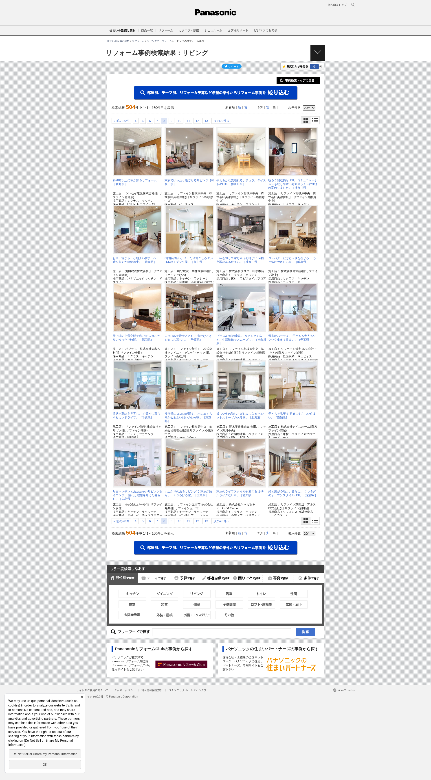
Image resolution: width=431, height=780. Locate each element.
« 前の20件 (121, 121)
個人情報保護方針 (152, 690)
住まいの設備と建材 (122, 30)
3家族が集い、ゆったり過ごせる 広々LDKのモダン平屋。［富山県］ (189, 259)
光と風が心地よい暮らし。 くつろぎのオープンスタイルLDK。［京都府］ (293, 493)
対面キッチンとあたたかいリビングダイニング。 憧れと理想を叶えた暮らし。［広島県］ (137, 495)
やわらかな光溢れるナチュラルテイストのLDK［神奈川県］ (241, 182)
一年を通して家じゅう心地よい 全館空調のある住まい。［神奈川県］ (240, 259)
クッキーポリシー (125, 690)
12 (197, 121)
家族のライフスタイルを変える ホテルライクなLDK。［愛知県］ (240, 493)
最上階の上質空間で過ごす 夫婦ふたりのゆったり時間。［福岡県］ (136, 337)
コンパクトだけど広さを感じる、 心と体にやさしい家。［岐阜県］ (292, 259)
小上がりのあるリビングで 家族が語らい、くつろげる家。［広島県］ (188, 493)
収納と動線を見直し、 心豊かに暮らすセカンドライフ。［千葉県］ (136, 415)
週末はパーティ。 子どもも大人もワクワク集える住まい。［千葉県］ (292, 337)
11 (188, 121)
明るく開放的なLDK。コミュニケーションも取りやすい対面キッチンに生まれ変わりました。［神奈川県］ (293, 184)
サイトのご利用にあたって (92, 690)
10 (179, 121)
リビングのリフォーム (159, 41)
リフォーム (138, 41)
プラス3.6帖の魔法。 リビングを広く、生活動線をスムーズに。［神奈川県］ (241, 339)
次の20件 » (221, 121)
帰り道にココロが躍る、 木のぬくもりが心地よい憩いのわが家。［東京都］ (188, 417)
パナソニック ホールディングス (187, 690)
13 (206, 121)
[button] (147, 30)
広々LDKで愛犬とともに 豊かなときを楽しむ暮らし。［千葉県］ (188, 337)
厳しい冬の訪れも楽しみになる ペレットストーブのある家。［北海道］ (240, 415)
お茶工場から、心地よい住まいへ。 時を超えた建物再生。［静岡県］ (136, 259)
